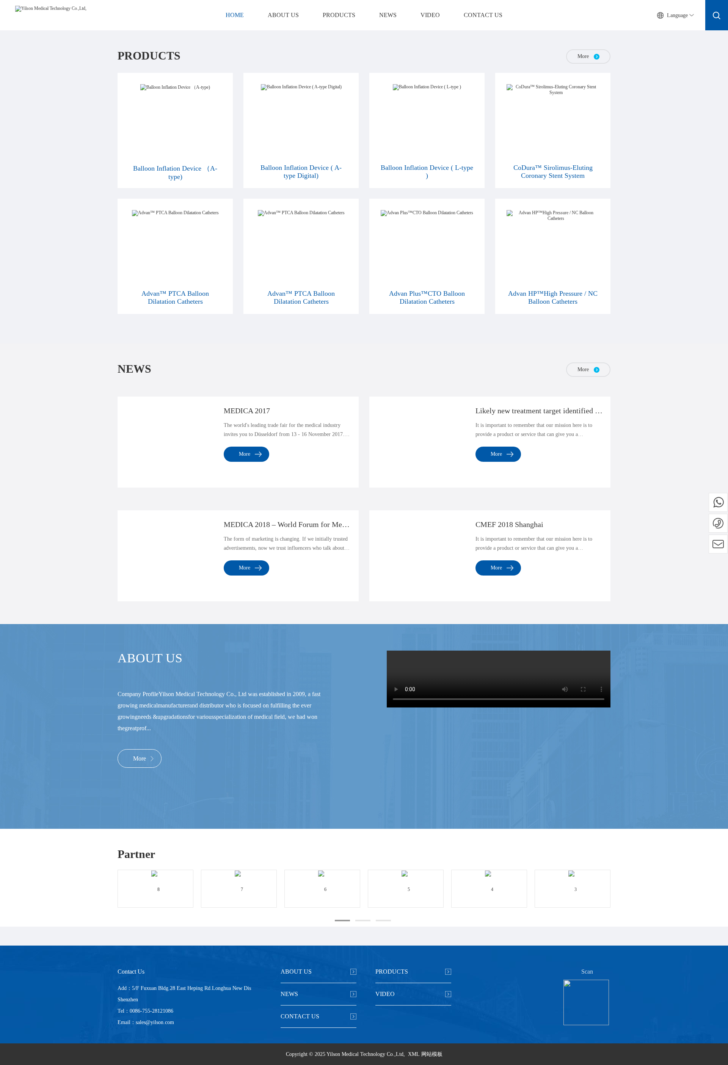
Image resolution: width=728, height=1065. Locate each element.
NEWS (388, 15)
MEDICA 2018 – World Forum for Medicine (287, 524)
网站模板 (431, 1054)
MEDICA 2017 (247, 410)
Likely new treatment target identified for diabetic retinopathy (539, 410)
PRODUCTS (339, 15)
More (244, 454)
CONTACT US (483, 15)
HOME (235, 15)
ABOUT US (283, 15)
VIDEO (430, 15)
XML (414, 1054)
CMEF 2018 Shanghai (509, 524)
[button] (342, 920)
